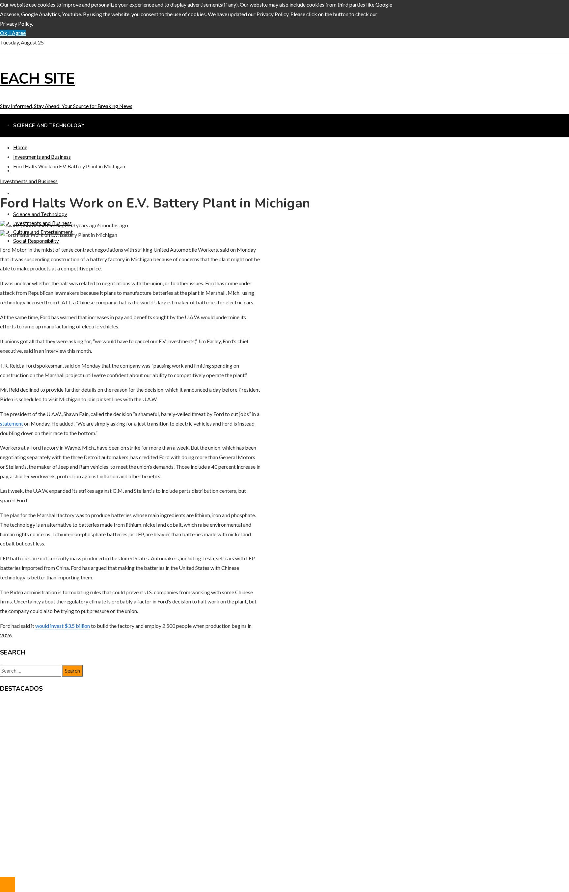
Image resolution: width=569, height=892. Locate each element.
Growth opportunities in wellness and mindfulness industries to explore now (97, 722)
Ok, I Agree (13, 33)
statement (11, 423)
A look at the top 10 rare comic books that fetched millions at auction (91, 732)
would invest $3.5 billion (62, 626)
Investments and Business (29, 181)
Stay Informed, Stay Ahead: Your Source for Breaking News (66, 106)
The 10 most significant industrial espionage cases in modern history (89, 741)
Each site (37, 79)
